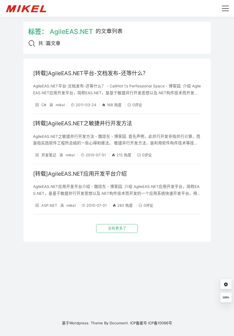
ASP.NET (48, 205)
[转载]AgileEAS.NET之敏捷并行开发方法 (82, 123)
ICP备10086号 (160, 323)
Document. (119, 323)
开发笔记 (48, 155)
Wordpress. (79, 323)
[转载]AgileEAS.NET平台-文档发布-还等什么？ (90, 73)
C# (43, 105)
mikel (60, 105)
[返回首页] (28, 8)
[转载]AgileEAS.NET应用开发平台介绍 (80, 174)
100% (226, 297)
